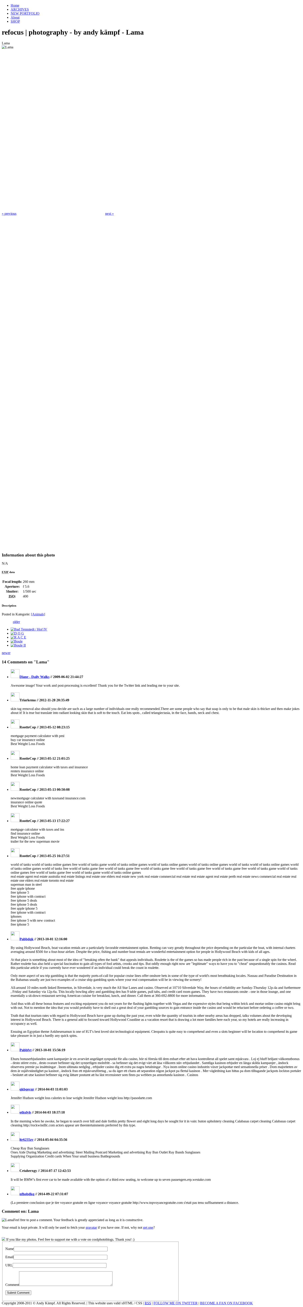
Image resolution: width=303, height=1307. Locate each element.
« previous (9, 213)
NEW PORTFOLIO (25, 13)
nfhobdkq (27, 1194)
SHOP (15, 21)
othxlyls (25, 1112)
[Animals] (38, 614)
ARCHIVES (20, 9)
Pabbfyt (25, 1050)
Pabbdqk (26, 939)
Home (15, 5)
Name (9, 1249)
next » (109, 213)
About (15, 17)
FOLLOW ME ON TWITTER (175, 1303)
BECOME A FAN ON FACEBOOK (226, 1303)
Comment (12, 1285)
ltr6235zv (26, 1139)
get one (148, 1227)
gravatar (91, 1227)
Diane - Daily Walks (34, 677)
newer (6, 653)
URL (9, 1265)
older (16, 622)
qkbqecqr (27, 1089)
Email (9, 1257)
